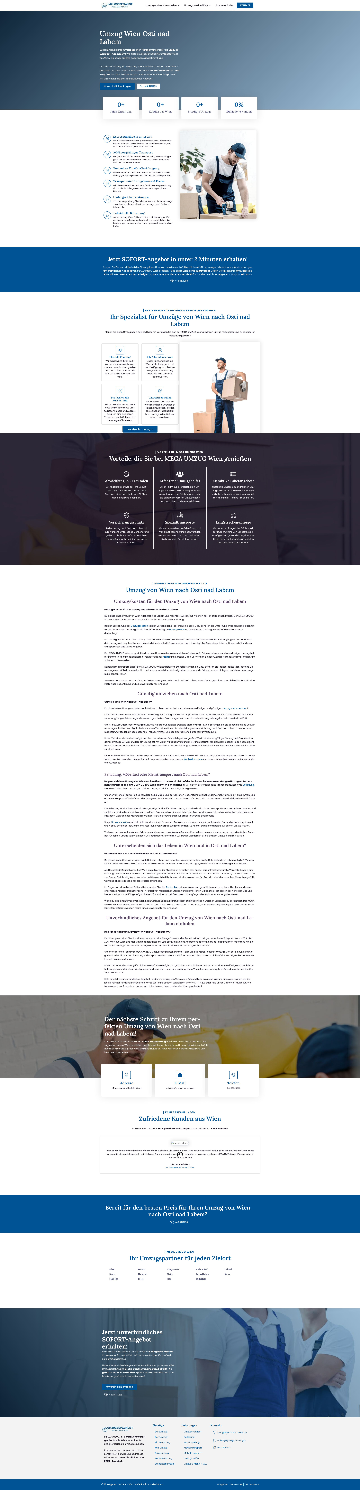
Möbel (166, 656)
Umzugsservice (120, 822)
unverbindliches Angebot (117, 270)
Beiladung (248, 784)
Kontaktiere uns (193, 759)
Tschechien (172, 887)
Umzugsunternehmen (235, 708)
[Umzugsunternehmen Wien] (117, 5)
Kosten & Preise (224, 5)
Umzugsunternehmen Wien (161, 5)
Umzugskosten (139, 625)
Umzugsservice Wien (196, 5)
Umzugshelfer (177, 629)
